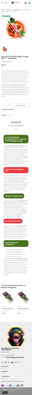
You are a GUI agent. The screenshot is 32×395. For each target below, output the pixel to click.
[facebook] (2, 362)
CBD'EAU (4, 306)
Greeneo (25, 156)
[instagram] (9, 362)
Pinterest (12, 115)
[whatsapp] (16, 362)
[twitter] (5, 362)
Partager (8, 115)
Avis (16, 129)
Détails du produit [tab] (16, 126)
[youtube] (12, 362)
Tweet (10, 115)
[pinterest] (19, 362)
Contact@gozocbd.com (14, 357)
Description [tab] (16, 122)
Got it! (5, 392)
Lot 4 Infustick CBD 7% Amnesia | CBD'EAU (8, 308)
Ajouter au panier (21, 105)
